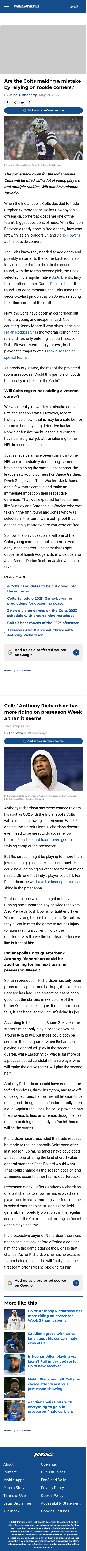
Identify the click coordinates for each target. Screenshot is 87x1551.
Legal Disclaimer (17, 1503)
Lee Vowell (17, 733)
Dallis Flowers (68, 235)
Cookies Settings (55, 1511)
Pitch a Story (13, 1487)
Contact (10, 1472)
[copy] (30, 103)
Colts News (24, 670)
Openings (49, 1464)
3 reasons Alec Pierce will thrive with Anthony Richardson (40, 632)
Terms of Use (14, 1495)
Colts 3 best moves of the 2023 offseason (43, 623)
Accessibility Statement (61, 1503)
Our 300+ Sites (53, 1472)
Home (8, 670)
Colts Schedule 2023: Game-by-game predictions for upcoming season (39, 600)
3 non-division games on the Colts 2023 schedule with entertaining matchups (42, 613)
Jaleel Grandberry (23, 95)
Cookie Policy (52, 1495)
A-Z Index (11, 1511)
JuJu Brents (62, 277)
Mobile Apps (13, 1480)
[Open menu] (6, 6)
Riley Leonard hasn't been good (43, 839)
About (8, 1464)
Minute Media (24, 1522)
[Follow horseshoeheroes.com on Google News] (76, 652)
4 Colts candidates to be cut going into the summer (41, 588)
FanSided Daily (53, 1480)
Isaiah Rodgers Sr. (19, 332)
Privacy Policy (52, 1487)
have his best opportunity (57, 882)
